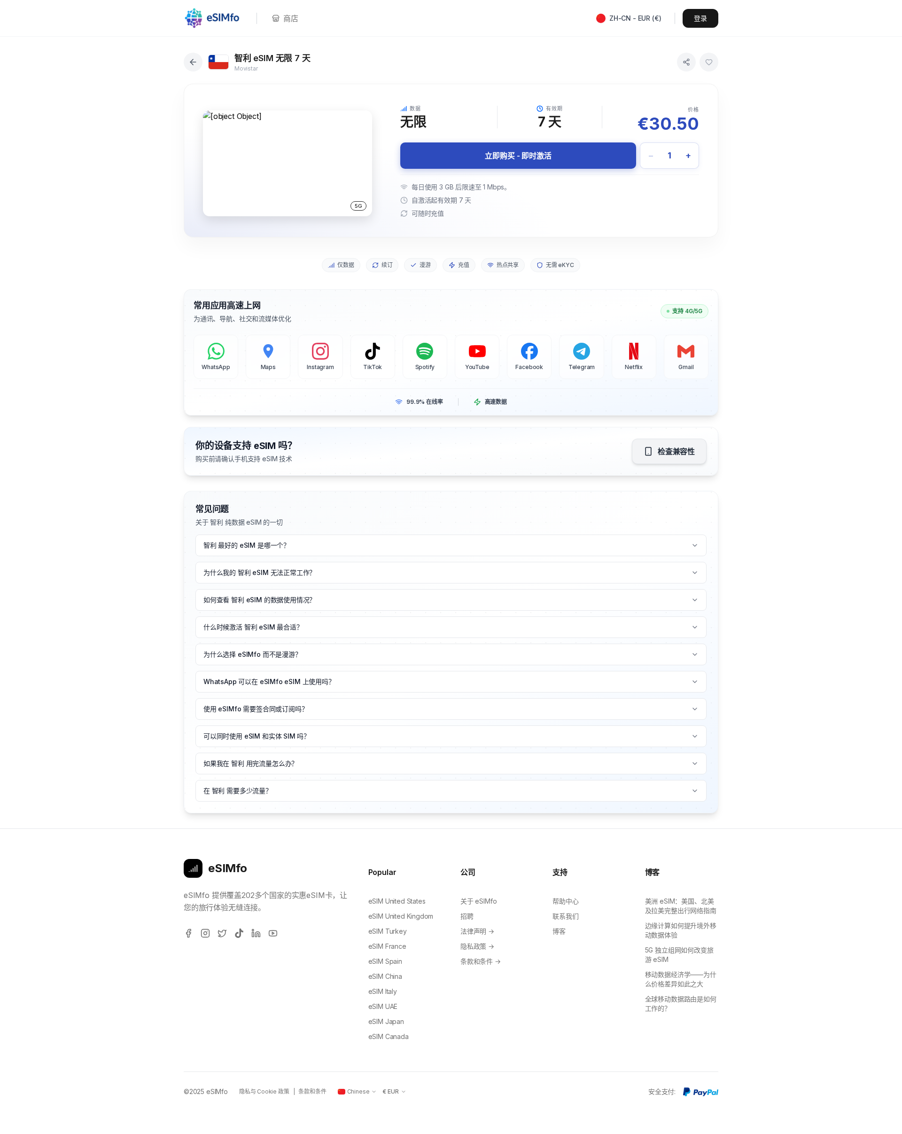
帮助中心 (565, 901)
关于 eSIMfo (478, 901)
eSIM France (387, 946)
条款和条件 (312, 1091)
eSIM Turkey (387, 931)
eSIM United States (397, 901)
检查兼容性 (676, 451)
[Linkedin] (256, 933)
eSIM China (385, 976)
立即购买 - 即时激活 (518, 155)
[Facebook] (188, 933)
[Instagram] (205, 933)
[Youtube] (273, 933)
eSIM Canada (388, 1036)
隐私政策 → (477, 946)
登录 (700, 18)
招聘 (467, 916)
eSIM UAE (383, 1006)
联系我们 (565, 916)
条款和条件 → (480, 961)
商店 (290, 18)
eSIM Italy (382, 991)
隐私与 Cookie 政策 (264, 1091)
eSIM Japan (386, 1021)
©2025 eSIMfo (206, 1091)
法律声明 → (477, 931)
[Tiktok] (239, 933)
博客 (559, 931)
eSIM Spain (385, 961)
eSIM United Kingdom (401, 916)
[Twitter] (222, 933)
